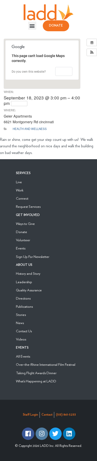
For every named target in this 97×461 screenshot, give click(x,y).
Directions (23, 298)
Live (19, 182)
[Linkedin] (69, 434)
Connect (22, 198)
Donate (21, 232)
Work (19, 190)
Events (20, 248)
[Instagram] (42, 434)
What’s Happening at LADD (36, 381)
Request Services (28, 206)
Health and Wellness (30, 129)
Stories (21, 314)
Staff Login (30, 414)
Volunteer (23, 240)
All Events (23, 356)
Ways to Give (25, 223)
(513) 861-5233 (66, 414)
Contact (47, 414)
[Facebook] (28, 434)
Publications (24, 306)
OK (63, 71)
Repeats (20, 103)
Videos (21, 339)
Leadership (24, 282)
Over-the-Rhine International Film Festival (45, 364)
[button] (32, 26)
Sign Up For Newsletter (32, 256)
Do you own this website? (29, 71)
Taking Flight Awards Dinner (36, 373)
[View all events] (92, 42)
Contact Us (24, 331)
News (20, 323)
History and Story (28, 273)
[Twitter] (55, 434)
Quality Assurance (29, 290)
